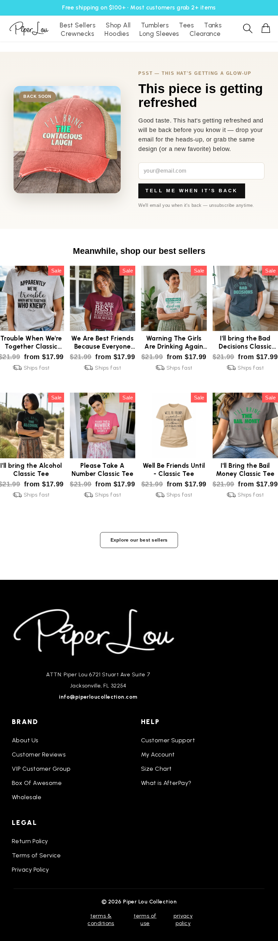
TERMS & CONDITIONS (100, 919)
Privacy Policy (30, 869)
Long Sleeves (159, 34)
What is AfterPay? (166, 783)
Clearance (205, 34)
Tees (186, 25)
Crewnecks (77, 34)
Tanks (213, 25)
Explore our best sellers (139, 540)
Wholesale (26, 797)
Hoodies (116, 34)
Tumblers (155, 25)
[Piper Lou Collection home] (98, 631)
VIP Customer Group (41, 768)
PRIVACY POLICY (183, 919)
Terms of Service (36, 855)
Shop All (118, 25)
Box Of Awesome (37, 783)
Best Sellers (78, 25)
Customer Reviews (39, 754)
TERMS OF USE (145, 919)
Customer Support (168, 740)
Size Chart (156, 768)
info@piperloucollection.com (98, 697)
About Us (25, 740)
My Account (158, 754)
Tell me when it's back (191, 190)
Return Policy (30, 841)
